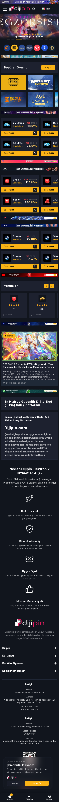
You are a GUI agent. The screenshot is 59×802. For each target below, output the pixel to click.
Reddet (15, 783)
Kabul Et (37, 783)
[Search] (33, 9)
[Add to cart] (35, 133)
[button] (10, 797)
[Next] (52, 286)
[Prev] (46, 286)
